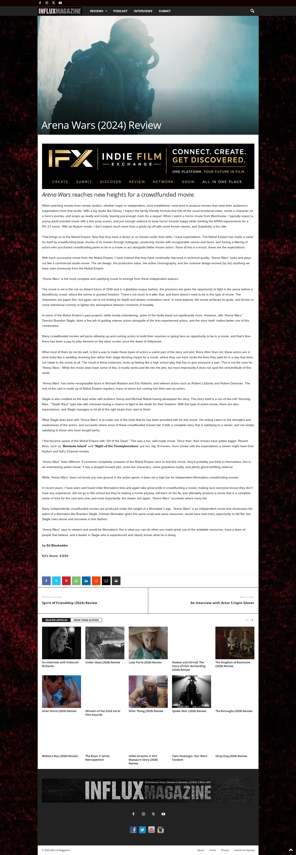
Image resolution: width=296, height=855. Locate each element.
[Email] (106, 580)
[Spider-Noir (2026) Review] (191, 691)
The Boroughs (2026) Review (233, 711)
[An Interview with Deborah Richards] (61, 643)
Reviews (96, 11)
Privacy (225, 850)
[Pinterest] (66, 580)
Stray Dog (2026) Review (231, 756)
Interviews (143, 11)
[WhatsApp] (76, 580)
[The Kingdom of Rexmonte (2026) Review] (234, 643)
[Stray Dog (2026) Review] (234, 736)
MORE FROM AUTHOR (86, 620)
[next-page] (252, 620)
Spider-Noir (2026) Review (189, 711)
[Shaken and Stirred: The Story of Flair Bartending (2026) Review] (191, 643)
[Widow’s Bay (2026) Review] (61, 736)
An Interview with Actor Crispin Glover (222, 603)
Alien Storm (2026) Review (59, 711)
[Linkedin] (86, 580)
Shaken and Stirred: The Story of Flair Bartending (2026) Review (188, 666)
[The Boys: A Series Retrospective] (104, 736)
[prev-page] (247, 620)
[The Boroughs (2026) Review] (234, 691)
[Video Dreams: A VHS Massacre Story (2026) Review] (148, 736)
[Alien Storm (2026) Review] (61, 691)
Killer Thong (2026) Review (146, 711)
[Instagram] (46, 3)
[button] (252, 11)
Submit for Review (244, 850)
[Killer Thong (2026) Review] (148, 691)
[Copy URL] (126, 580)
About (200, 850)
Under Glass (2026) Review (102, 662)
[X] (53, 3)
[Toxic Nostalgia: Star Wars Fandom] (191, 736)
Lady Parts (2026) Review (145, 662)
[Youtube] (60, 3)
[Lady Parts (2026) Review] (148, 643)
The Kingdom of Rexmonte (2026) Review (232, 664)
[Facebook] (40, 3)
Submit (165, 11)
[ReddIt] (96, 580)
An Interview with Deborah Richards (60, 664)
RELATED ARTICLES (56, 620)
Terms (212, 850)
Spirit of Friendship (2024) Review (69, 603)
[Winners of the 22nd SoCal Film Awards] (104, 691)
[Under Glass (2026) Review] (104, 643)
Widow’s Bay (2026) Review (60, 756)
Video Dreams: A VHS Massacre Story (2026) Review (143, 759)
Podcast (120, 11)
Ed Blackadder (57, 545)
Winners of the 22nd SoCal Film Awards (102, 713)
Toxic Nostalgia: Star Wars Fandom (189, 758)
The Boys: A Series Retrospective (97, 758)
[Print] (116, 580)
